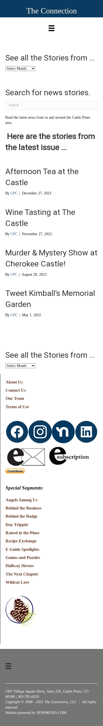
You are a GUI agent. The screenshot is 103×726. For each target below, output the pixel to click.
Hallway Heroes (20, 565)
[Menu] (51, 27)
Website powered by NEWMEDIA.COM (35, 713)
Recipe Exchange (21, 541)
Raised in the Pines (22, 533)
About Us (14, 382)
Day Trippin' (17, 524)
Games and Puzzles (23, 557)
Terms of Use (17, 407)
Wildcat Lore (17, 582)
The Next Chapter (22, 574)
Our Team (15, 398)
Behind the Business (23, 508)
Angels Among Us (22, 500)
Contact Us (16, 390)
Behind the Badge (22, 516)
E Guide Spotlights (22, 549)
